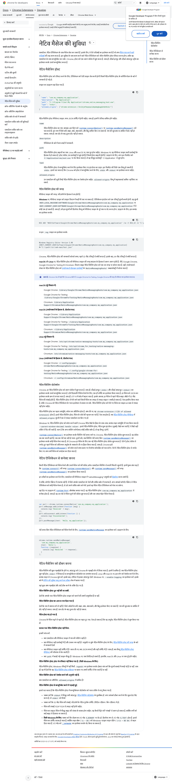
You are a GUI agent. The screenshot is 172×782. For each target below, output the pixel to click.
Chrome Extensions (22, 10)
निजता (40, 777)
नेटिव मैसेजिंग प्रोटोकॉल (85, 695)
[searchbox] (16, 22)
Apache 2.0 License (128, 734)
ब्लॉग (60, 3)
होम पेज (41, 35)
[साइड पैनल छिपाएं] (28, 777)
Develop (41, 10)
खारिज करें (141, 34)
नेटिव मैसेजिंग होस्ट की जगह (123, 642)
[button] (14, 39)
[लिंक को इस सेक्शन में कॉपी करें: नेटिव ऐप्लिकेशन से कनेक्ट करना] (77, 458)
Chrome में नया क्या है (73, 3)
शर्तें (35, 777)
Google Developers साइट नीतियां (68, 737)
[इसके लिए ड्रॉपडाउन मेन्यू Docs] (43, 2)
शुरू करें (160, 34)
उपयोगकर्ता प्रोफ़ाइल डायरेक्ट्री (72, 268)
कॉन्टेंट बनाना (30, 15)
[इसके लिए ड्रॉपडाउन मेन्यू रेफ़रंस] (65, 15)
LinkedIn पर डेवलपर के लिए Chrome (138, 764)
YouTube (129, 760)
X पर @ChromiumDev (134, 756)
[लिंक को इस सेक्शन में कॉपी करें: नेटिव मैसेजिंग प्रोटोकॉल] (62, 385)
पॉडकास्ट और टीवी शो (86, 767)
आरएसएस (129, 767)
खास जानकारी (7, 15)
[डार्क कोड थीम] (133, 92)
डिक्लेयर (115, 477)
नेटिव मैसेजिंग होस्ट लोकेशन (64, 670)
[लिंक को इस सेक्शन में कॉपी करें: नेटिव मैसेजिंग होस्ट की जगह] (66, 189)
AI (53, 15)
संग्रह (81, 764)
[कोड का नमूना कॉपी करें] (137, 92)
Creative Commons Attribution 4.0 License (88, 734)
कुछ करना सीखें (43, 15)
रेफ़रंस (61, 15)
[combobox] (124, 3)
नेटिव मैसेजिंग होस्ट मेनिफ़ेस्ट (123, 415)
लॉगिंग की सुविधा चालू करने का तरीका (56, 580)
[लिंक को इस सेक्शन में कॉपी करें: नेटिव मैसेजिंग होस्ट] (62, 69)
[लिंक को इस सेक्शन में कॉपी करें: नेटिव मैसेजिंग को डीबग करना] (73, 564)
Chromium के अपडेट (87, 756)
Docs (38, 3)
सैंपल (72, 15)
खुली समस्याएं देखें (39, 760)
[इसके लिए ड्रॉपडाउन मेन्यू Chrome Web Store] (96, 15)
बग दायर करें (38, 756)
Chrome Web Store (85, 15)
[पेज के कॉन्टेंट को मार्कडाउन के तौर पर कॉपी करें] (90, 43)
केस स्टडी (51, 3)
